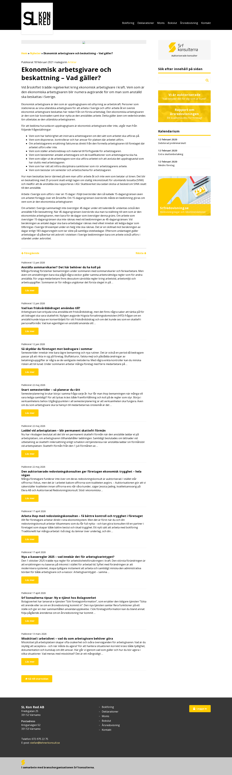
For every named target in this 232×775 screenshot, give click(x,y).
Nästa (140, 253)
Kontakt (206, 23)
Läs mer (30, 290)
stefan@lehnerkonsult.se (45, 742)
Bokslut (172, 23)
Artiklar (72, 62)
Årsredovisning (189, 23)
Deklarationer (145, 23)
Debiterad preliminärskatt (172, 141)
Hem (24, 53)
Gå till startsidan (37, 678)
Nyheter (35, 53)
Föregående (31, 253)
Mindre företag (167, 163)
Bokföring (128, 23)
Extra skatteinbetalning (170, 152)
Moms (161, 23)
